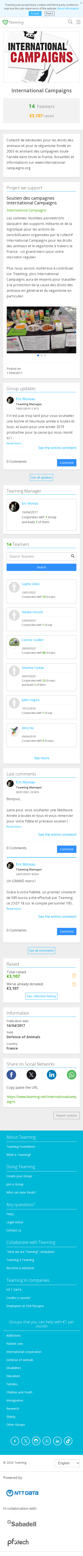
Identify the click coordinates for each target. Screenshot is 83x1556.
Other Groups (15, 1425)
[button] (38, 355)
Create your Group (19, 1176)
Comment (67, 463)
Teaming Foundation (20, 1146)
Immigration (14, 1400)
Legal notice (14, 1222)
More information (68, 8)
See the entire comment (57, 447)
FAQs (10, 1214)
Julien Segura (30, 700)
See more (41, 758)
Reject (49, 13)
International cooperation (24, 1352)
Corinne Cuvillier (33, 640)
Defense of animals (19, 1360)
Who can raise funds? (21, 1192)
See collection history (41, 996)
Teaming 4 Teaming (20, 1260)
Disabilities (13, 1368)
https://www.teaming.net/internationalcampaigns (41, 1099)
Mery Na (28, 728)
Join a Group (14, 1184)
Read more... (15, 443)
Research (12, 1408)
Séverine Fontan (33, 668)
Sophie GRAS (31, 584)
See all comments (41, 950)
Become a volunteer (20, 1268)
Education (13, 1376)
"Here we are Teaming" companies (30, 1252)
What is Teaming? (18, 1155)
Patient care (14, 1344)
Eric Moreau (25, 399)
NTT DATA (13, 1290)
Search (41, 567)
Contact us (13, 1230)
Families (12, 1384)
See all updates (41, 477)
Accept (35, 13)
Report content (66, 1115)
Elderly (10, 1417)
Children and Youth (19, 1392)
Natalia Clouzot (32, 612)
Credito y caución (18, 1298)
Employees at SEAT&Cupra (25, 1306)
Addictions (13, 1335)
